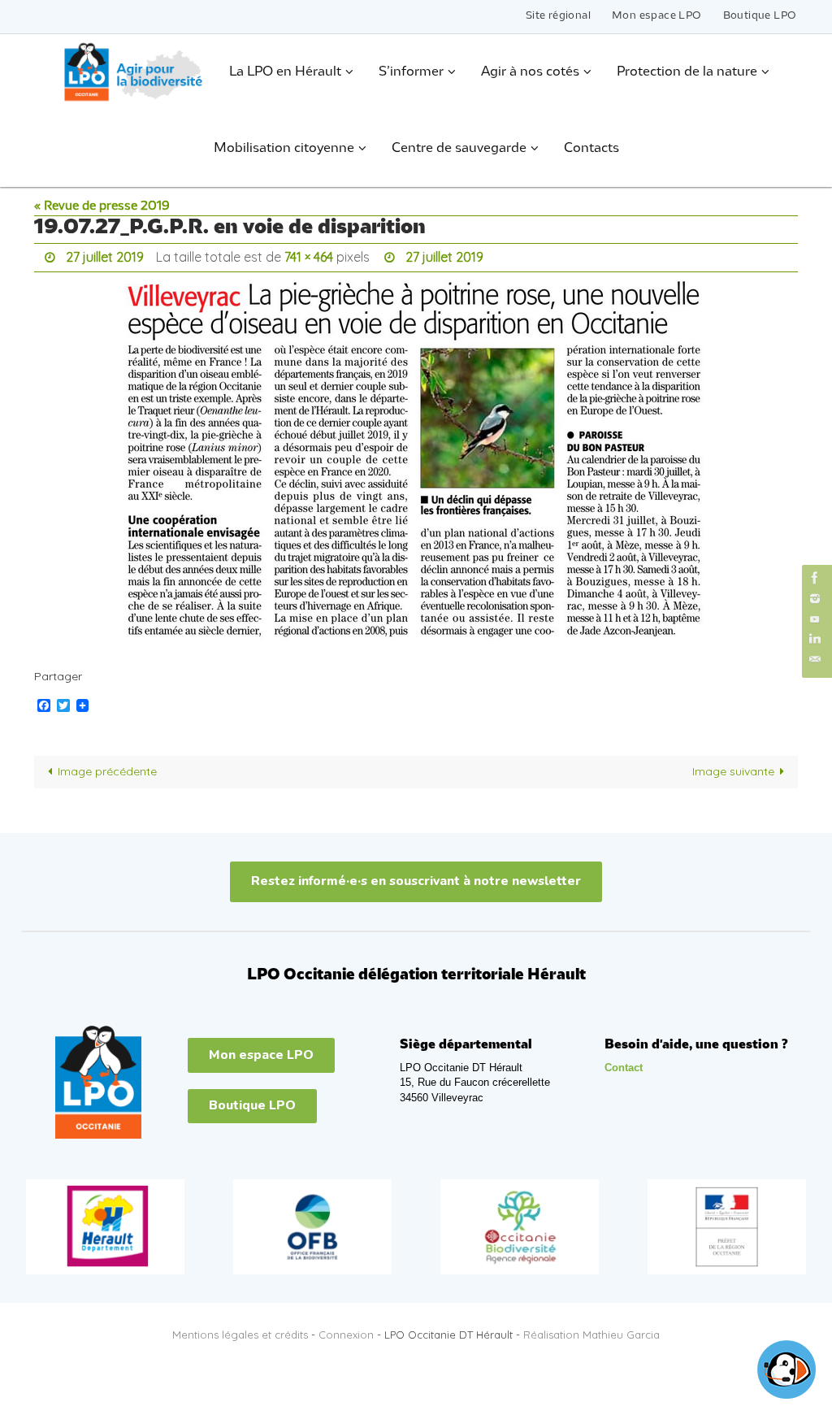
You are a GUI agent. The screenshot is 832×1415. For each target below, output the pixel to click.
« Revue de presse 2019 (102, 206)
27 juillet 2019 (105, 255)
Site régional (558, 15)
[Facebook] (815, 577)
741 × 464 (308, 255)
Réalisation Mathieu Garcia (591, 1330)
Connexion (346, 1330)
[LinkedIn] (815, 639)
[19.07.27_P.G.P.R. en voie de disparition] (416, 462)
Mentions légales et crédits (240, 1330)
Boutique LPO (760, 15)
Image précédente (107, 767)
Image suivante (733, 767)
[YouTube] (815, 619)
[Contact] (815, 659)
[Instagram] (815, 598)
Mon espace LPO (657, 15)
